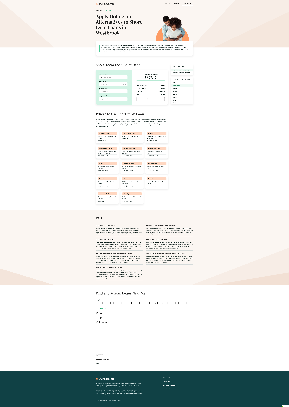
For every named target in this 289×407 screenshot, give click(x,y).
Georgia (175, 94)
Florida (175, 91)
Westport (100, 317)
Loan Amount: (103, 74)
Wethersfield (101, 322)
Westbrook (101, 308)
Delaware (175, 88)
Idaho (174, 100)
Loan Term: (102, 81)
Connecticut (176, 85)
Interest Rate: (103, 88)
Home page (99, 10)
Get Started (187, 3)
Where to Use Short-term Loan (182, 72)
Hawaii (174, 97)
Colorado (175, 83)
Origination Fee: (104, 96)
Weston (99, 313)
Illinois (174, 103)
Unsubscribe (167, 389)
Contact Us (176, 3)
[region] (144, 341)
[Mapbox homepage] (99, 355)
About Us (167, 3)
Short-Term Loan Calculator (181, 70)
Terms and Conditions (169, 385)
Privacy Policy (167, 378)
